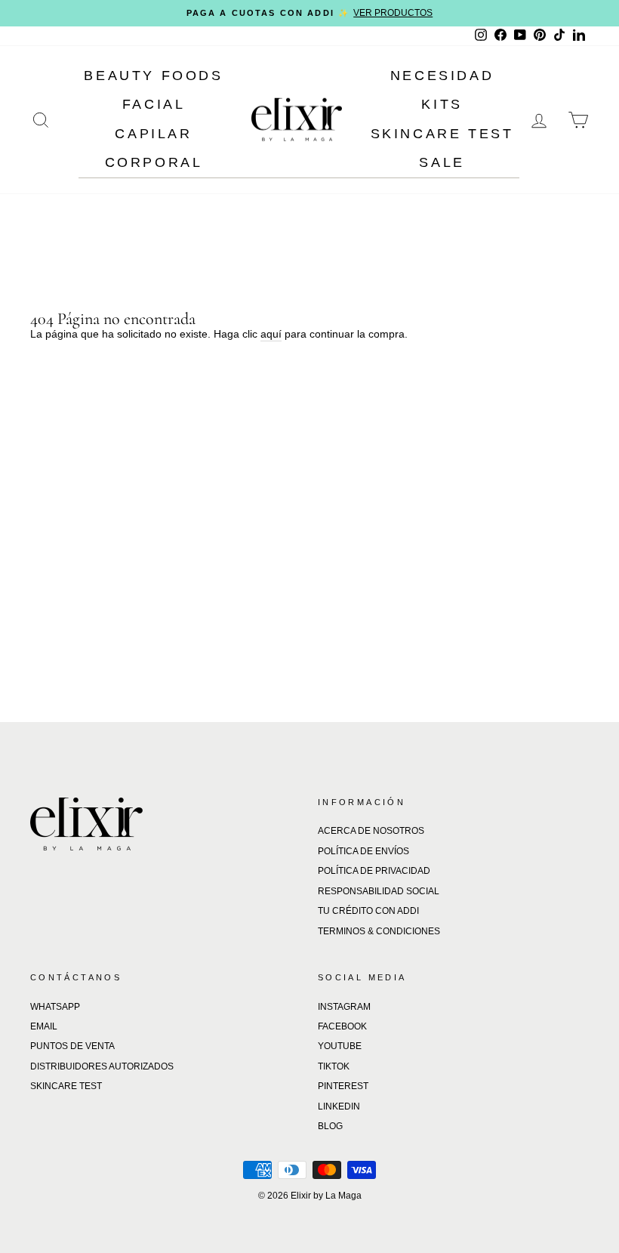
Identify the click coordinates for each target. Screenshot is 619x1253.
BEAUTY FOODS (153, 75)
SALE (441, 162)
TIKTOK (334, 1066)
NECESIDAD (442, 75)
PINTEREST (343, 1086)
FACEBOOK (342, 1026)
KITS (441, 104)
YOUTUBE (340, 1046)
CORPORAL (154, 162)
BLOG (330, 1126)
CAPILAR (153, 133)
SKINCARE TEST (442, 133)
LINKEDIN (339, 1106)
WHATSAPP (55, 1006)
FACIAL (154, 104)
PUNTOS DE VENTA (72, 1046)
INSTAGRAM (344, 1006)
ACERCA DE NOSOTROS (371, 831)
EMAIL (43, 1026)
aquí (271, 334)
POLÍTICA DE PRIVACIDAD (374, 871)
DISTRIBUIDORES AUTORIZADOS (102, 1066)
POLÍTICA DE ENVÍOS (363, 851)
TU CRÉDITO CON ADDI (368, 911)
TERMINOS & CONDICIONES (379, 931)
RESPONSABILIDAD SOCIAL (378, 891)
